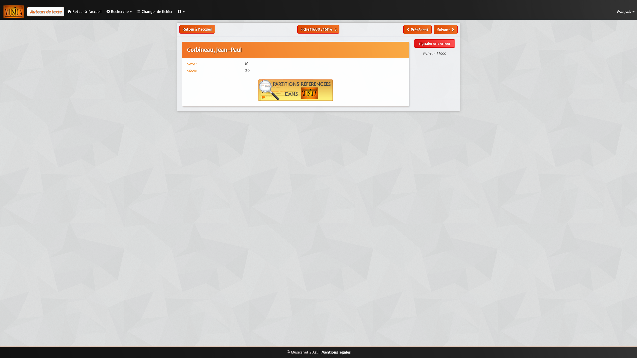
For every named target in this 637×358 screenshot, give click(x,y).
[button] (181, 11)
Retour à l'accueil (197, 29)
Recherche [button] (120, 11)
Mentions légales (336, 352)
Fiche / (319, 29)
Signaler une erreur (435, 43)
